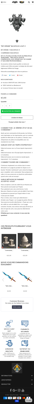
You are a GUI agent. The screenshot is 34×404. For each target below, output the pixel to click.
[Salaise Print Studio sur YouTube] (23, 391)
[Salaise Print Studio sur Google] (14, 391)
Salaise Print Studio (14, 395)
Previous (3, 243)
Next (31, 243)
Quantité (3, 101)
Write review (17, 307)
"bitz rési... (8, 286)
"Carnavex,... (9, 250)
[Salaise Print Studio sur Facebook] (10, 391)
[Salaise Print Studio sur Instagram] (19, 391)
